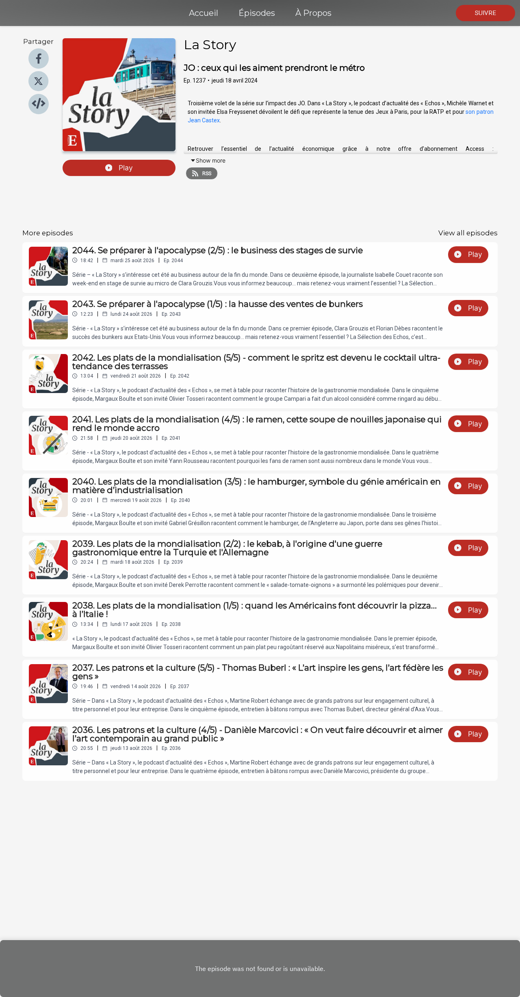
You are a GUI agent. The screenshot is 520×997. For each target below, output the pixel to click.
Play (126, 167)
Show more (210, 160)
